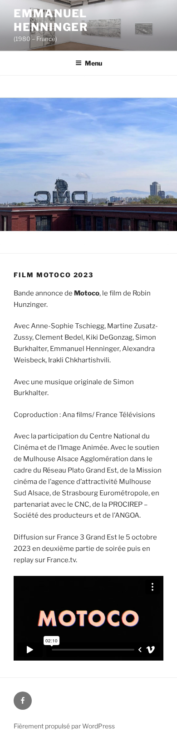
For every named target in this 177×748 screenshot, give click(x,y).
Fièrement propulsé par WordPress (64, 726)
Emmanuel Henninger (51, 20)
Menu (93, 63)
